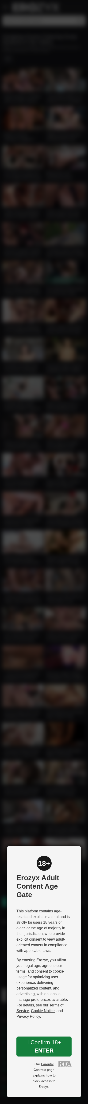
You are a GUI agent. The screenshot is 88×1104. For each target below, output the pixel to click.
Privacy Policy (28, 1016)
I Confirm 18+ (44, 1046)
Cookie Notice (43, 1011)
